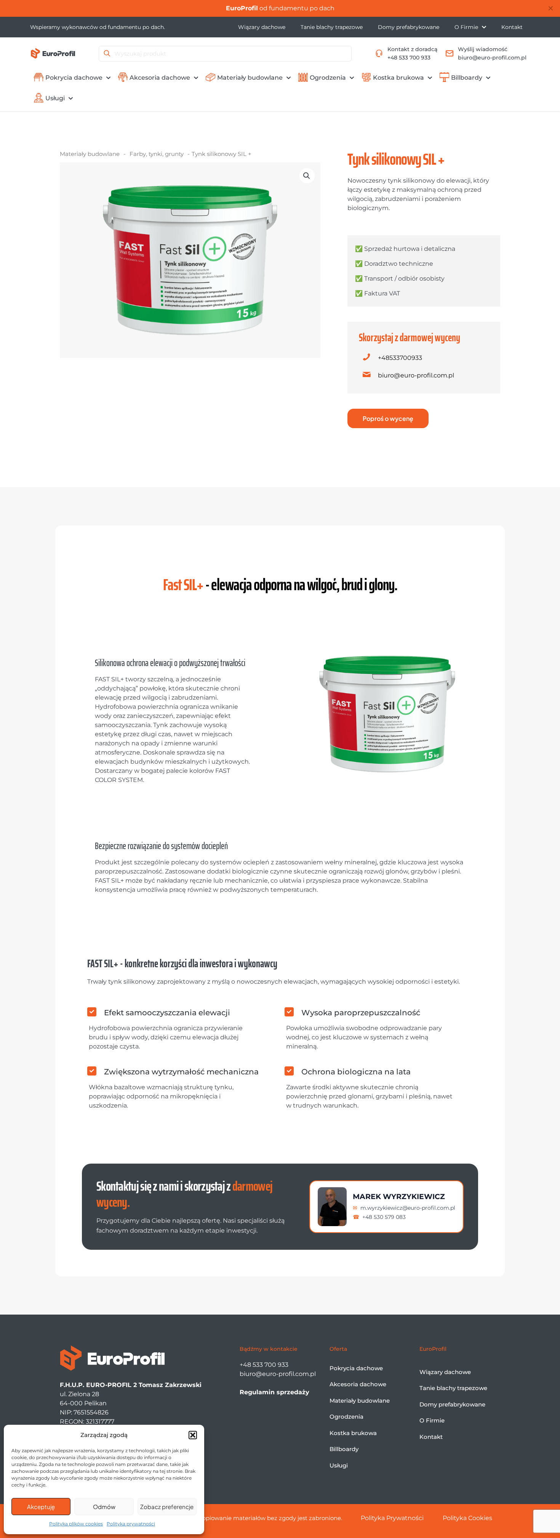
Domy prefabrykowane (452, 1404)
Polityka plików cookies (76, 1524)
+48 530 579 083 (384, 1217)
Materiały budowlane (90, 154)
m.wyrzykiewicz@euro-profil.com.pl (407, 1207)
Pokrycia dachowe (356, 1368)
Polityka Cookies (467, 1518)
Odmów (104, 1506)
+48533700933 (400, 357)
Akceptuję (41, 1506)
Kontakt (431, 1436)
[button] (193, 1435)
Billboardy (344, 1449)
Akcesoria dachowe (358, 1384)
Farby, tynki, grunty (157, 154)
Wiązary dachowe (445, 1372)
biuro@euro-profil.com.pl (416, 375)
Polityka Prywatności (392, 1518)
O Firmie (432, 1420)
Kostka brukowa (353, 1433)
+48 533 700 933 (264, 1364)
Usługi (339, 1465)
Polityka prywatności (131, 1524)
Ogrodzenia (346, 1416)
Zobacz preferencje (167, 1506)
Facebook (265, 8)
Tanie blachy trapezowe (453, 1388)
